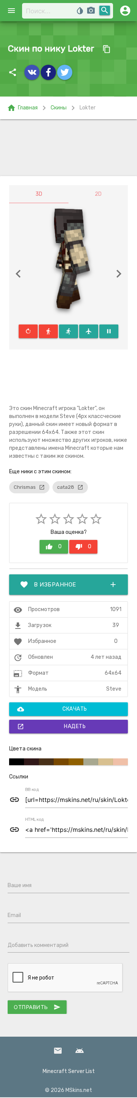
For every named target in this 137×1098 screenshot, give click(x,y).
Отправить (37, 1007)
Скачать (52, 709)
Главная (22, 107)
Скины (59, 107)
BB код (32, 789)
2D (98, 194)
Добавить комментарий (38, 945)
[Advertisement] (68, 148)
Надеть (51, 726)
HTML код (34, 819)
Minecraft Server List (69, 1071)
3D (38, 194)
